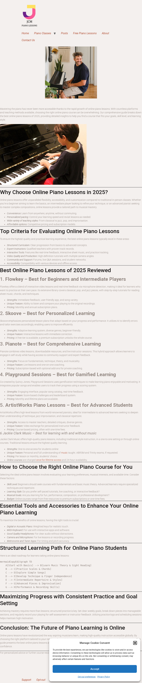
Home (25, 33)
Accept (94, 669)
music (64, 452)
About (105, 33)
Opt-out (40, 679)
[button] (135, 643)
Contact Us (28, 40)
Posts (64, 33)
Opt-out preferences (87, 677)
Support (26, 679)
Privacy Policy (103, 677)
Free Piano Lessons (85, 33)
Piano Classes (42, 33)
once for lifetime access (48, 460)
